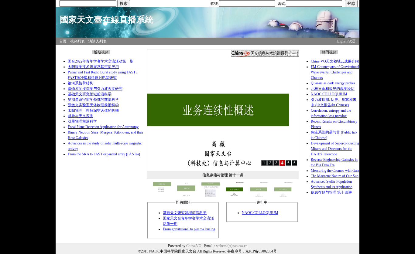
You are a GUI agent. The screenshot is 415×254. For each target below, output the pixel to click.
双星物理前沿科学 (82, 121)
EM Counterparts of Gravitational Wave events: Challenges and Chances (335, 72)
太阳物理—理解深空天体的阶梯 (93, 110)
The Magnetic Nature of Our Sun (334, 176)
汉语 (352, 41)
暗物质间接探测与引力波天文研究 (95, 88)
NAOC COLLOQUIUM (260, 213)
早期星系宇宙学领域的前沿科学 (93, 99)
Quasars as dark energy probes (333, 83)
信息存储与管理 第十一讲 (222, 175)
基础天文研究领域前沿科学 (89, 94)
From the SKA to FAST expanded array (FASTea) (104, 154)
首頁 (63, 41)
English (342, 41)
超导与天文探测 (80, 116)
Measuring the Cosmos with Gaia (335, 170)
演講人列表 (97, 41)
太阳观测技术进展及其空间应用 (93, 67)
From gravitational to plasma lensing (189, 229)
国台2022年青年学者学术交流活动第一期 (100, 61)
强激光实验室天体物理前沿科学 (93, 105)
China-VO (193, 246)
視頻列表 (77, 41)
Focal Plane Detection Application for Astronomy (103, 127)
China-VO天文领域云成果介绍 (335, 61)
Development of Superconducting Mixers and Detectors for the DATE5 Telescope (335, 148)
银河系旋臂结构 (80, 83)
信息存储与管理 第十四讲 (331, 192)
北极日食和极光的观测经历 (333, 88)
